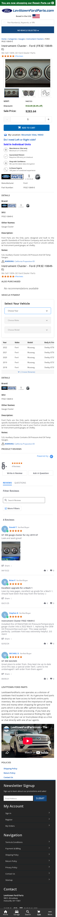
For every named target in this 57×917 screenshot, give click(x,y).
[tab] (14, 473)
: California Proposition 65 (20, 261)
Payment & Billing (13, 848)
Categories (12, 39)
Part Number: (7, 187)
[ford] (27, 205)
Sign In (8, 813)
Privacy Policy (11, 867)
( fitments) (27, 372)
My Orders (10, 826)
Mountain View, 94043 (32, 135)
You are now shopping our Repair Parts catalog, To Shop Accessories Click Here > (24, 3)
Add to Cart (28, 127)
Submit (40, 798)
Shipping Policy (10, 768)
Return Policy (9, 773)
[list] (27, 551)
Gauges (21, 39)
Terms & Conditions (14, 842)
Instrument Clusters (35, 39)
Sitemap (9, 880)
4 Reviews (19, 56)
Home (3, 39)
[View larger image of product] (11, 93)
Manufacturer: (7, 183)
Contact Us (8, 777)
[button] (7, 565)
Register (8, 819)
